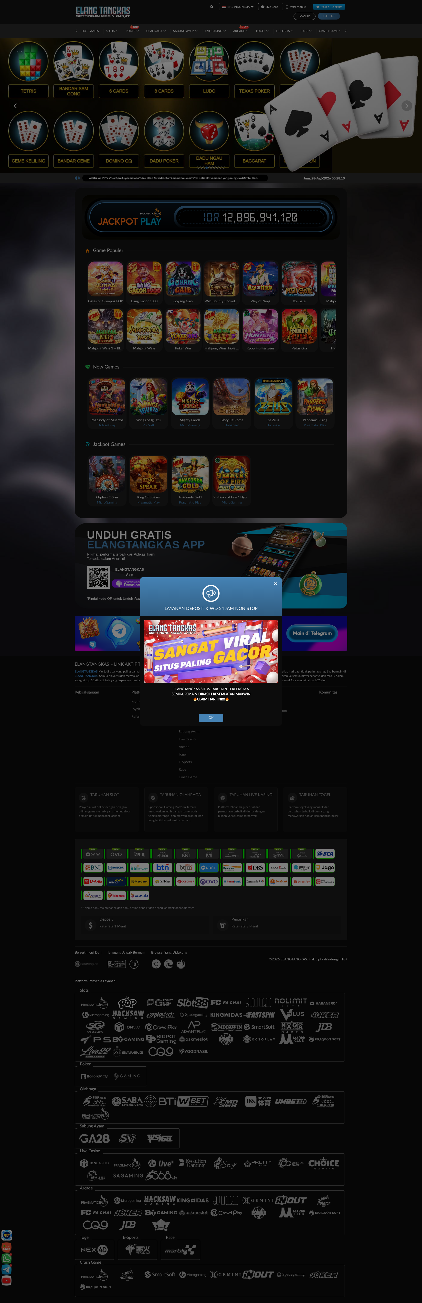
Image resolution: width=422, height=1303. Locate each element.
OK (211, 718)
